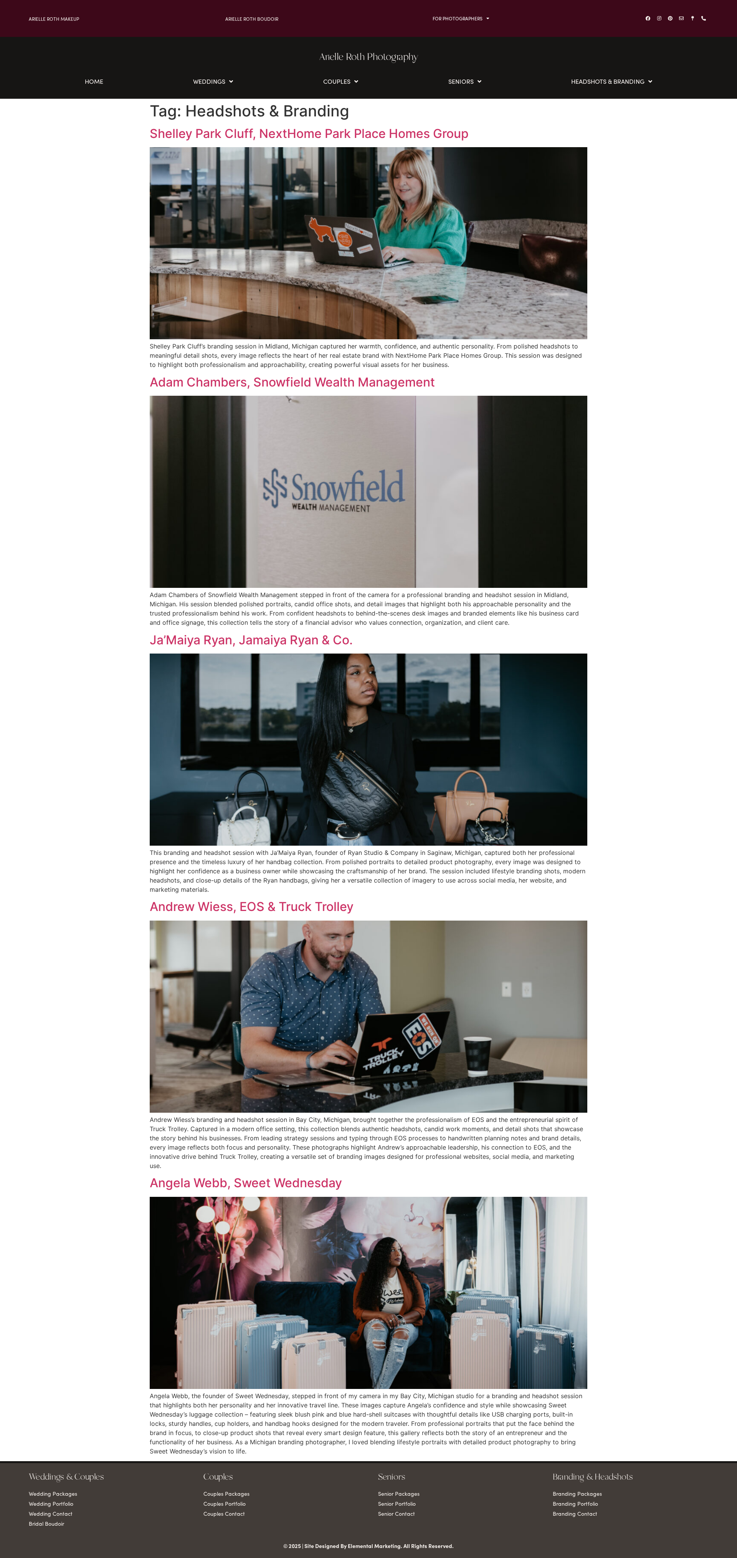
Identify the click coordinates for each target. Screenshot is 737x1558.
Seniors (461, 81)
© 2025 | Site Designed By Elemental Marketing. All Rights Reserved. (368, 1546)
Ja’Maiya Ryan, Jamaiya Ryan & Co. (251, 639)
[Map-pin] (692, 18)
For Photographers (458, 18)
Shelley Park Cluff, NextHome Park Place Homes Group (309, 133)
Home (94, 81)
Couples (336, 81)
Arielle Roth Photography (369, 57)
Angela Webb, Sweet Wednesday (246, 1182)
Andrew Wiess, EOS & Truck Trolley (252, 906)
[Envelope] (681, 18)
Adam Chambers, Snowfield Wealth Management (292, 382)
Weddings (209, 81)
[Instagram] (659, 18)
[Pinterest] (670, 18)
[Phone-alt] (703, 18)
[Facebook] (648, 18)
